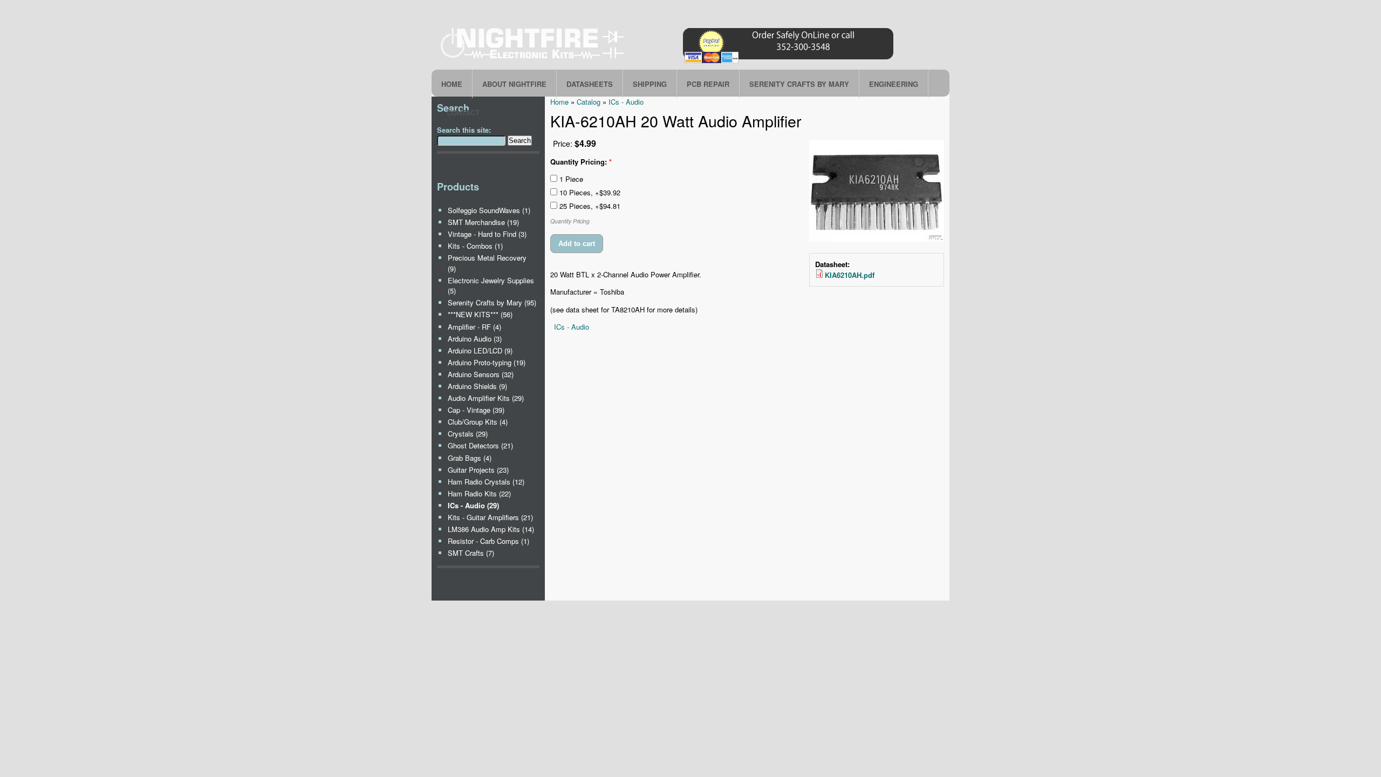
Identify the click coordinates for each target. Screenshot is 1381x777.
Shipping (650, 84)
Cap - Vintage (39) (476, 410)
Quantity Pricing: (581, 161)
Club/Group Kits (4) (478, 422)
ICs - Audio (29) (473, 505)
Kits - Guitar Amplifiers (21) (490, 517)
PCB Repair (708, 84)
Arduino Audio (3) (475, 338)
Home (451, 84)
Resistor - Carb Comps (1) (488, 541)
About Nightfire (514, 84)
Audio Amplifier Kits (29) (486, 398)
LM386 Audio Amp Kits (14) (491, 529)
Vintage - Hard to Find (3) (487, 234)
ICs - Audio (571, 327)
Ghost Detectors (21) (480, 445)
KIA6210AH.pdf (849, 275)
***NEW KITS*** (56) (480, 314)
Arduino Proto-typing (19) (486, 362)
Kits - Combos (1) (475, 246)
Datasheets (589, 84)
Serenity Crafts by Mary (799, 84)
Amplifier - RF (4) (474, 327)
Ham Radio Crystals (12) (486, 481)
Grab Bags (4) (469, 458)
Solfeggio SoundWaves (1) (489, 210)
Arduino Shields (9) (477, 386)
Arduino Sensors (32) (481, 374)
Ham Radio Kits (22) (479, 493)
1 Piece (570, 179)
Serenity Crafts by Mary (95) (492, 302)
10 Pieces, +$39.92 (588, 192)
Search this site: (464, 130)
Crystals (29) (468, 433)
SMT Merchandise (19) (483, 222)
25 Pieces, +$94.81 (588, 206)
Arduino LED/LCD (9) (480, 350)
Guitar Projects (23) (478, 470)
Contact (463, 112)
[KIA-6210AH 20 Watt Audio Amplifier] (876, 239)
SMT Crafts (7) (471, 553)
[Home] (669, 63)
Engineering (893, 84)
